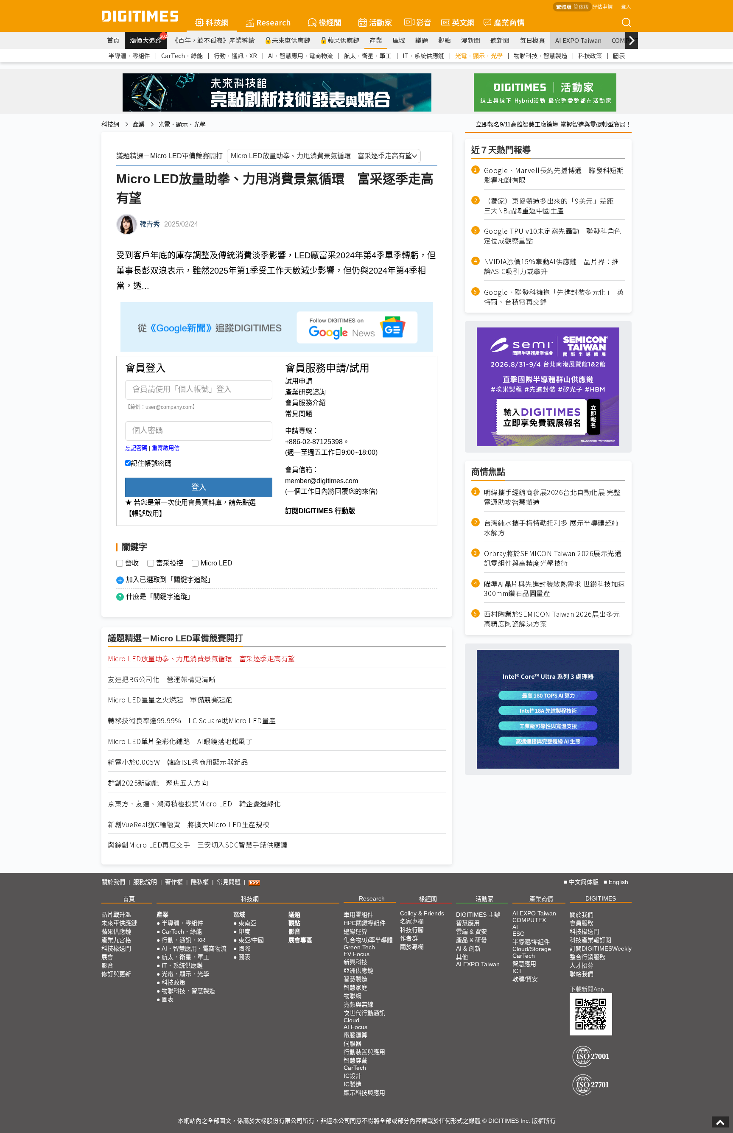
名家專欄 (412, 921)
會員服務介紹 (305, 402)
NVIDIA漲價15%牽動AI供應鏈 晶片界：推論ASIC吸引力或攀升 (551, 266)
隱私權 (200, 881)
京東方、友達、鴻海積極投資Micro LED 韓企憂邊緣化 (194, 803)
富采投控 (169, 563)
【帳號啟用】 (145, 513)
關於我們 (113, 881)
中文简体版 (584, 881)
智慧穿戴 (355, 1060)
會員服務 (581, 923)
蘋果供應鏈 (343, 40)
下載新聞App (587, 989)
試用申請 (298, 381)
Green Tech (359, 947)
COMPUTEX (529, 920)
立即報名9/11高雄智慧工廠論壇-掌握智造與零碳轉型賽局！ (554, 124)
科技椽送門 (116, 948)
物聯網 (352, 996)
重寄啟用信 (165, 448)
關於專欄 (412, 946)
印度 (244, 931)
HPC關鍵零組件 (365, 923)
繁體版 (563, 6)
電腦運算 (355, 1035)
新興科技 (355, 962)
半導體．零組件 (129, 55)
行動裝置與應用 (364, 1052)
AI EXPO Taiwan (578, 40)
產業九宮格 (116, 940)
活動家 (380, 22)
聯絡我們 (581, 974)
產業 (375, 40)
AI (515, 926)
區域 (398, 40)
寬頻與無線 (358, 1004)
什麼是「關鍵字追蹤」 (160, 596)
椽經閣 (330, 22)
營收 (132, 563)
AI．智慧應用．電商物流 (300, 55)
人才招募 (581, 965)
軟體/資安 (525, 979)
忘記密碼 (136, 448)
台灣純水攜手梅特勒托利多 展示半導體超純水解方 (551, 527)
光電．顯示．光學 (479, 55)
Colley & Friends (422, 913)
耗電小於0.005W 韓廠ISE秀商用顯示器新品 (178, 762)
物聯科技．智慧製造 (540, 55)
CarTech (355, 1067)
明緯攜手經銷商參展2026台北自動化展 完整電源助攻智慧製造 (552, 497)
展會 (107, 957)
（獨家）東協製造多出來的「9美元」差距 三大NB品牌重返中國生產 (552, 205)
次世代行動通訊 (364, 1013)
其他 (462, 957)
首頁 (113, 40)
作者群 (409, 938)
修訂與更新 (116, 974)
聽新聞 (499, 40)
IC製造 (352, 1084)
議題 (421, 40)
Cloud (351, 1020)
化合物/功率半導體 (368, 940)
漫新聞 (470, 40)
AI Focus (355, 1027)
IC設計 (352, 1075)
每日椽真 (532, 40)
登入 (626, 6)
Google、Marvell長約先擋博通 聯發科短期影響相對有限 (554, 175)
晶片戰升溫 (116, 914)
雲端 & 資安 (471, 931)
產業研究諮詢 (305, 392)
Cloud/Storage (531, 949)
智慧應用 (468, 923)
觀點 (444, 40)
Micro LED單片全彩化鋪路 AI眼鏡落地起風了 (180, 741)
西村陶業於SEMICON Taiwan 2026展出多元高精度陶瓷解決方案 (552, 619)
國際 (244, 948)
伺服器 (352, 1043)
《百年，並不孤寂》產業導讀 (213, 40)
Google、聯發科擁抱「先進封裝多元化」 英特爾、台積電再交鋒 (554, 297)
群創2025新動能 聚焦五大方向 (158, 783)
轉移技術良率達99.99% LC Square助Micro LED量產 (192, 720)
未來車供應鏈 (291, 40)
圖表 (619, 55)
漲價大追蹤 (148, 39)
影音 (420, 22)
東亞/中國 (251, 940)
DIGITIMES (600, 898)
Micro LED (216, 563)
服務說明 (145, 881)
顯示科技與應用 (364, 1092)
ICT (517, 971)
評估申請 (602, 6)
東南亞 (247, 923)
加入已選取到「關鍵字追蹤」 (170, 579)
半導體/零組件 (531, 941)
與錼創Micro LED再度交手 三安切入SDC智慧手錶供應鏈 (198, 845)
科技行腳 (412, 929)
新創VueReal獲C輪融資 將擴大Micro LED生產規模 (189, 824)
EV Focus (356, 954)
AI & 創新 (468, 948)
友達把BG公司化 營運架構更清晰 (161, 679)
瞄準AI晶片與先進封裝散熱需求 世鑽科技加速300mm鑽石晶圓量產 (554, 589)
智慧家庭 (355, 987)
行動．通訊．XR (235, 55)
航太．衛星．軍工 (368, 55)
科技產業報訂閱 (590, 940)
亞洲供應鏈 (358, 970)
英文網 (463, 22)
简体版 (581, 6)
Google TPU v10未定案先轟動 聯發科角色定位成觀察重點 (552, 236)
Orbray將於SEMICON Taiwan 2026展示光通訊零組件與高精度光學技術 (553, 558)
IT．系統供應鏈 (423, 55)
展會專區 (300, 940)
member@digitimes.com (321, 480)
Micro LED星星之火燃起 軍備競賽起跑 (170, 700)
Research (273, 22)
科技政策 (590, 55)
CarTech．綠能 (182, 55)
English (618, 881)
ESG (518, 933)
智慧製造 (355, 979)
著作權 (174, 881)
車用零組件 (358, 914)
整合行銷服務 (587, 957)
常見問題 (298, 413)
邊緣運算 (355, 931)
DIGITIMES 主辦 (478, 914)
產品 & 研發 (471, 940)
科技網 (217, 22)
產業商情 (509, 22)
